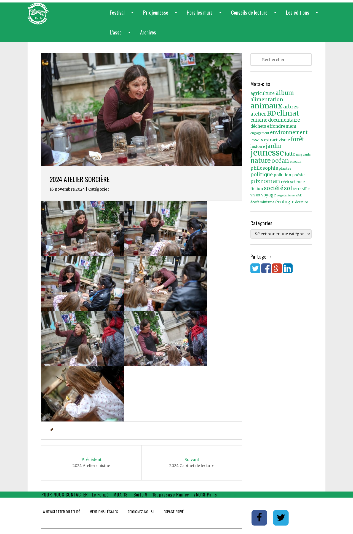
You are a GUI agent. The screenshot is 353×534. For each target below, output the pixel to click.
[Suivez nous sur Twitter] (281, 517)
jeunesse (267, 153)
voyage (268, 195)
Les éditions (303, 15)
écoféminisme (262, 202)
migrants (303, 154)
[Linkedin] (288, 271)
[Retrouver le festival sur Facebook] (259, 517)
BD (271, 113)
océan (280, 160)
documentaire (284, 120)
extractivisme (277, 139)
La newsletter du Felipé (60, 511)
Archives (148, 32)
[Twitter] (255, 271)
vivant (255, 195)
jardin (274, 146)
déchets (258, 126)
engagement (259, 133)
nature (260, 160)
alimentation (266, 99)
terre (297, 189)
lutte (290, 154)
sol (288, 188)
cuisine (258, 120)
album (285, 93)
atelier (258, 114)
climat (288, 113)
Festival (123, 15)
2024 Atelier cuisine (91, 462)
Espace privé (174, 511)
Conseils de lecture (255, 15)
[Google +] (277, 271)
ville (306, 188)
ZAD (299, 195)
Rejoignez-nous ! (140, 511)
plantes (285, 168)
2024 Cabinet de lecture (191, 462)
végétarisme (286, 195)
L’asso (121, 35)
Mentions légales (104, 511)
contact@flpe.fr (234, 494)
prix (255, 182)
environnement (288, 132)
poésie (298, 175)
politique (261, 174)
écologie (284, 201)
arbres (291, 106)
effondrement (281, 126)
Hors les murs (205, 15)
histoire (257, 146)
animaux (266, 105)
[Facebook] (266, 271)
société (273, 188)
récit (285, 182)
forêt (297, 139)
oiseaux (295, 162)
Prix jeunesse (161, 15)
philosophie (264, 168)
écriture (301, 202)
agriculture (262, 93)
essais (256, 139)
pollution (282, 174)
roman (270, 181)
